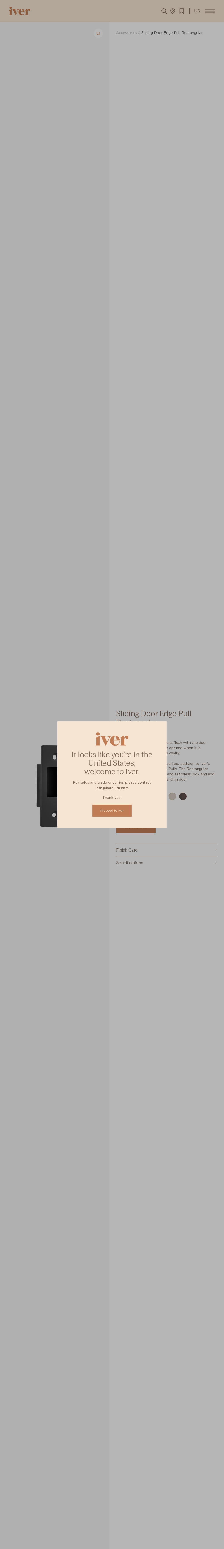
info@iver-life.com (112, 788)
